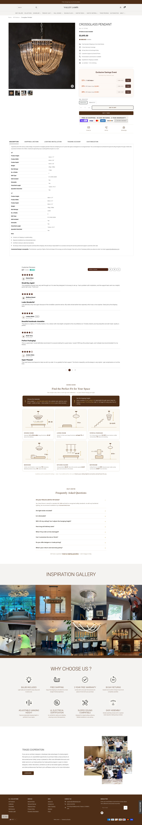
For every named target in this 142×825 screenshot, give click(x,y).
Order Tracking (51, 806)
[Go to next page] (75, 370)
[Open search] (110, 269)
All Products (16, 17)
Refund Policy (31, 801)
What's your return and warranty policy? (49, 548)
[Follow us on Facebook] (102, 813)
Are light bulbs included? (44, 511)
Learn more (27, 773)
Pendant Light (12, 811)
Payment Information (33, 811)
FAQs (49, 811)
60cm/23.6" (83, 102)
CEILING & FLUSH (68, 13)
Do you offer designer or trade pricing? (48, 542)
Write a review (93, 269)
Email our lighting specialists (70, 554)
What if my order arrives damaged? (47, 532)
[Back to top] (135, 814)
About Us (50, 801)
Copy (128, 80)
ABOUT (122, 13)
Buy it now (106, 113)
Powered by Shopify (66, 819)
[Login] (120, 7)
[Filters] (114, 269)
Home (10, 17)
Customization (92, 142)
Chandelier (11, 806)
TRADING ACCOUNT (74, 142)
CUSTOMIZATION (114, 13)
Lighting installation (53, 142)
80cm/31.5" (92, 102)
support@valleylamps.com (112, 249)
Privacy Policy (31, 809)
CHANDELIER (36, 13)
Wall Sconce (12, 809)
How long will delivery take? (45, 526)
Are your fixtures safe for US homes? (48, 500)
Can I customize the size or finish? (47, 537)
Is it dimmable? (41, 516)
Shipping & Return (31, 142)
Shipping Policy (31, 806)
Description (14, 142)
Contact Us (51, 804)
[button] (82, 39)
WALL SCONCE (57, 13)
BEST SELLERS (19, 13)
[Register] (125, 808)
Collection (11, 804)
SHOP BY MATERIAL (92, 13)
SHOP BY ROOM (80, 13)
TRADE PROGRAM (104, 13)
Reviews (50, 809)
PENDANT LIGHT (46, 13)
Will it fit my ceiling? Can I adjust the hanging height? (53, 521)
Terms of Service (32, 804)
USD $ (12, 819)
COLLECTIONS (28, 13)
